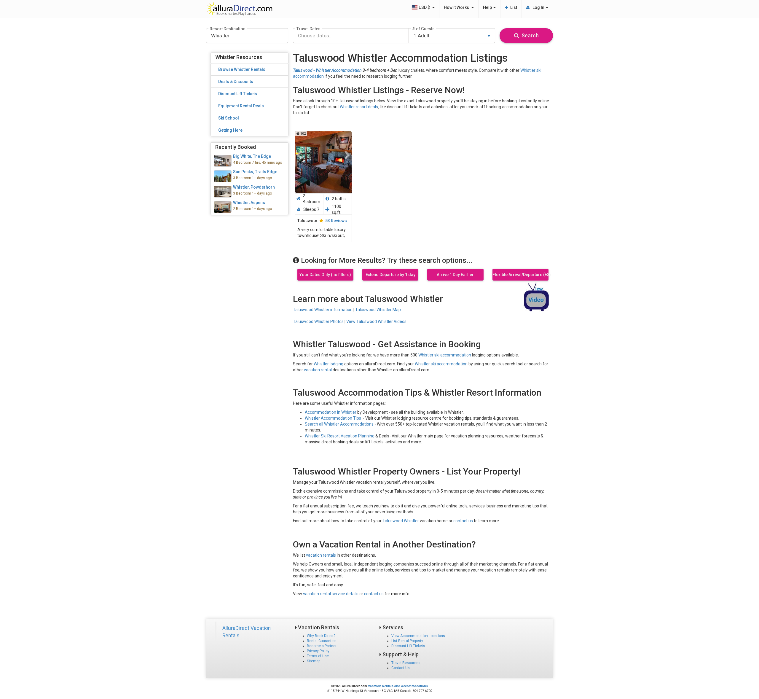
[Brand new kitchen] (249, 191)
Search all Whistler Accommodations (339, 424)
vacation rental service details (330, 593)
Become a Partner (322, 646)
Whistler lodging (328, 364)
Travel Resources (405, 663)
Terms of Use (318, 656)
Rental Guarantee (321, 641)
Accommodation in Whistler (330, 412)
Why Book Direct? (321, 636)
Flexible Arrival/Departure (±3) (520, 274)
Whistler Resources (238, 57)
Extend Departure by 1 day (390, 274)
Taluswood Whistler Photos (318, 321)
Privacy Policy (318, 651)
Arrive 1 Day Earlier (455, 274)
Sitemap (313, 661)
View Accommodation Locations (418, 636)
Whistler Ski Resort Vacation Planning (339, 436)
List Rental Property (407, 641)
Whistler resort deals (359, 106)
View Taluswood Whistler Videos (376, 321)
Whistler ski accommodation (444, 355)
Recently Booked (235, 147)
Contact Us (400, 668)
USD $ (425, 7)
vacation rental (318, 369)
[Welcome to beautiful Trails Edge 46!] (249, 176)
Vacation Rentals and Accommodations (398, 686)
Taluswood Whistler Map (378, 309)
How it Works (457, 7)
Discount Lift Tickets (408, 646)
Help (488, 7)
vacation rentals (321, 555)
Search (529, 35)
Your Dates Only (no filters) (325, 274)
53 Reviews (336, 220)
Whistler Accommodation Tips (333, 418)
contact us (463, 520)
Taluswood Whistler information (323, 309)
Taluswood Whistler (400, 520)
